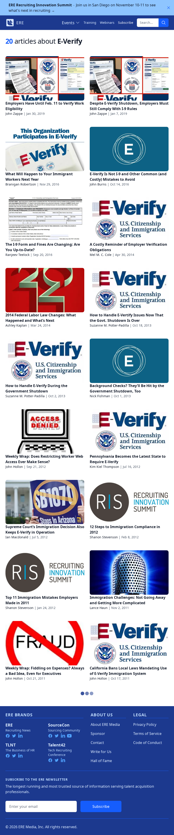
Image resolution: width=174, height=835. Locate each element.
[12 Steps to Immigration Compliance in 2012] (129, 502)
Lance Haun (99, 608)
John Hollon (14, 466)
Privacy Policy (144, 724)
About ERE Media (105, 724)
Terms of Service (147, 733)
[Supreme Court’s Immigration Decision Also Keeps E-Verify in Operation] (44, 502)
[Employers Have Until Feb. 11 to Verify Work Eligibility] (44, 78)
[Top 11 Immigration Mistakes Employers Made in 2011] (44, 572)
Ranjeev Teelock (17, 255)
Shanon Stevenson (104, 537)
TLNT (10, 745)
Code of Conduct (147, 742)
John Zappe (14, 113)
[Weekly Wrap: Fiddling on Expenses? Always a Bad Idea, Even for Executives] (44, 643)
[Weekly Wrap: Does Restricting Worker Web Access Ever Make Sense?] (44, 431)
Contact (97, 742)
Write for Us (101, 751)
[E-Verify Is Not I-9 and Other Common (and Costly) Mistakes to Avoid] (129, 149)
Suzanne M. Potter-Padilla (109, 325)
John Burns (98, 184)
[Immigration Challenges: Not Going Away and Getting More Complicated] (129, 572)
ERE (9, 725)
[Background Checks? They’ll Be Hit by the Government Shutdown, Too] (129, 361)
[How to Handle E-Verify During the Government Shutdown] (44, 361)
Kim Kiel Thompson (104, 466)
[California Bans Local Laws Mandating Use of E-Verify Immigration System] (129, 643)
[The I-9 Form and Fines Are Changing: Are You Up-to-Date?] (44, 219)
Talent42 (56, 745)
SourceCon (59, 725)
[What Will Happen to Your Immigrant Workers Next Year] (44, 149)
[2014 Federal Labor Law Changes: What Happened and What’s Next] (44, 290)
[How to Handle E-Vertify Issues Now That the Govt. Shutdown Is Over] (129, 290)
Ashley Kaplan (16, 325)
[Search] (164, 22)
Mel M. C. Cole (100, 255)
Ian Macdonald (16, 537)
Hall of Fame (101, 760)
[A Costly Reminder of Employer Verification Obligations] (129, 219)
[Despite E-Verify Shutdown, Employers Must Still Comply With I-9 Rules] (129, 78)
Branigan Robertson (20, 184)
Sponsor (98, 733)
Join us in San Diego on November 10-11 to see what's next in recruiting (82, 7)
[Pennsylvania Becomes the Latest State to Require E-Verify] (129, 431)
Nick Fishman (100, 396)
